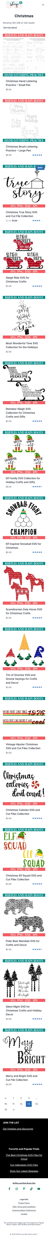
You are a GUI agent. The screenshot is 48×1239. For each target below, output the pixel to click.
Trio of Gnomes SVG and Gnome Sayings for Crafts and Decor (21, 678)
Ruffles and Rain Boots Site (24, 1183)
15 (6, 1109)
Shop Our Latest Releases (24, 1171)
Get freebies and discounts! (18, 1128)
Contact (24, 1214)
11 (13, 1104)
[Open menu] (43, 4)
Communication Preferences (24, 1210)
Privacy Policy (24, 1203)
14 (36, 1104)
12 (21, 1104)
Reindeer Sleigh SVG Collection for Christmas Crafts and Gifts (20, 412)
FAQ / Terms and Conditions (24, 1207)
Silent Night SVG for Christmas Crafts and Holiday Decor (24, 1010)
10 (5, 1104)
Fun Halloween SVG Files (24, 1165)
